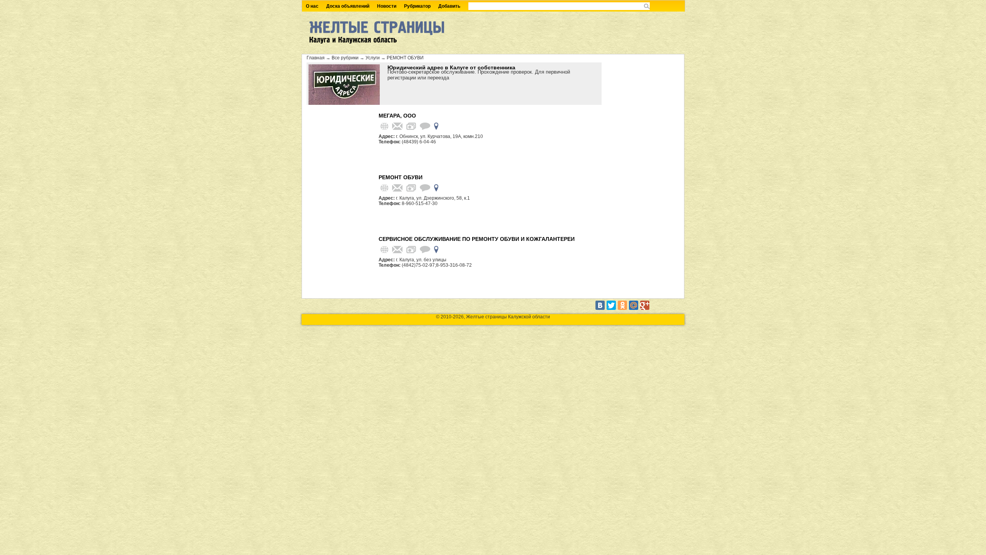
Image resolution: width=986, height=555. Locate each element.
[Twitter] (611, 305)
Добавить (449, 6)
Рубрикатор (417, 6)
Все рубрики (345, 58)
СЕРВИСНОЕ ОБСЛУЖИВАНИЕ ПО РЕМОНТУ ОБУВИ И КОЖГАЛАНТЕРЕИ (477, 239)
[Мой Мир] (633, 305)
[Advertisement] (341, 141)
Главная (316, 58)
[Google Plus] (644, 305)
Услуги (373, 58)
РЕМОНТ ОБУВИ (405, 58)
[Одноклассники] (622, 305)
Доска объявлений (347, 6)
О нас (312, 6)
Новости (386, 6)
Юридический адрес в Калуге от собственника (451, 67)
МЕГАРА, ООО (397, 116)
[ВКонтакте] (600, 305)
